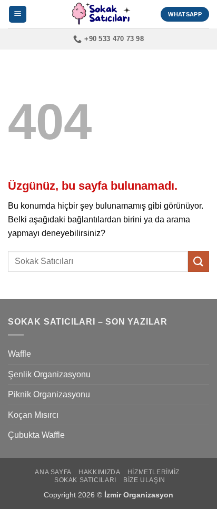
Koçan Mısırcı (33, 414)
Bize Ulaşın (144, 480)
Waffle (19, 353)
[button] (17, 14)
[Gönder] (198, 261)
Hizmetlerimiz (153, 472)
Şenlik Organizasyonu (49, 374)
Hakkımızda (99, 472)
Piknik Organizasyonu (49, 394)
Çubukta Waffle (36, 434)
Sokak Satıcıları (85, 480)
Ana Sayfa (53, 472)
